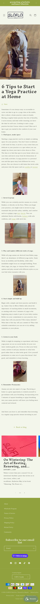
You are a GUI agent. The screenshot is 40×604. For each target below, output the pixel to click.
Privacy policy (10, 595)
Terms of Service (9, 513)
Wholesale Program (10, 508)
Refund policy (34, 592)
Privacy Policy (8, 518)
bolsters (25, 216)
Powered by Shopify (23, 592)
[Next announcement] (36, 3)
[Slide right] (24, 492)
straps (14, 219)
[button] (4, 15)
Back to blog (21, 427)
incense (35, 167)
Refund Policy (8, 527)
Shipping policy (31, 595)
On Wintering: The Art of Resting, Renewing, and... (18, 463)
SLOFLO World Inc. (11, 592)
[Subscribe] (33, 548)
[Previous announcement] (4, 3)
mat (18, 213)
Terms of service (20, 595)
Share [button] (5, 104)
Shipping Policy (9, 522)
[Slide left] (15, 492)
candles (28, 167)
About (6, 504)
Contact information (21, 598)
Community (7, 532)
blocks (23, 213)
